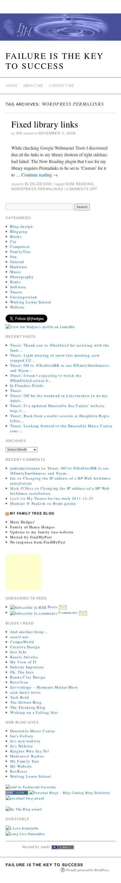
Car (13, 241)
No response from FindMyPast (38, 542)
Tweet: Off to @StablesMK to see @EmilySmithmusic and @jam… (59, 471)
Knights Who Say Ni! (30, 751)
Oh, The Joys (22, 672)
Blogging (19, 231)
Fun (13, 256)
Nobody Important (27, 667)
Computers (20, 246)
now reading (80, 184)
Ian (19, 133)
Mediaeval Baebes (27, 756)
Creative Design (25, 646)
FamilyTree (20, 251)
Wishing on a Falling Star (34, 712)
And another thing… (29, 631)
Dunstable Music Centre (32, 730)
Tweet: (16, 390)
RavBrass (18, 771)
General (17, 261)
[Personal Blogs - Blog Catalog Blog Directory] (69, 792)
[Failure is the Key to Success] (60, 29)
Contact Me (61, 86)
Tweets (16, 291)
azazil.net (19, 636)
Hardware (18, 266)
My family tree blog (32, 513)
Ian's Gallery (22, 735)
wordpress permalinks (37, 189)
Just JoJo (18, 651)
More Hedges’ (23, 521)
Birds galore (64, 503)
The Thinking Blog (28, 707)
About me (33, 86)
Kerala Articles (24, 656)
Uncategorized (23, 296)
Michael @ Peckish (28, 503)
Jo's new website (25, 740)
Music (16, 271)
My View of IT (23, 661)
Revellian (19, 682)
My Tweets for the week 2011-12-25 (60, 498)
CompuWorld (22, 641)
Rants (15, 281)
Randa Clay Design (28, 677)
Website (17, 307)
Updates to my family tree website (42, 532)
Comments (68, 612)
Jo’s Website (21, 746)
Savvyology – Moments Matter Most (44, 687)
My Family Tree (24, 761)
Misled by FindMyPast (31, 537)
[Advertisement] (23, 572)
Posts (52, 606)
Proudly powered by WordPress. (88, 870)
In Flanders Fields (27, 385)
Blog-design (38, 184)
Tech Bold (19, 697)
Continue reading (39, 175)
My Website (21, 766)
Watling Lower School (30, 302)
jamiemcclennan (25, 468)
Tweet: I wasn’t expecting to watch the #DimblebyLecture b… (46, 378)
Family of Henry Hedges (32, 526)
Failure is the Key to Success (55, 60)
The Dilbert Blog (26, 702)
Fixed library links (44, 124)
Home (12, 86)
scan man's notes (25, 692)
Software (18, 286)
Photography (22, 276)
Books (16, 236)
